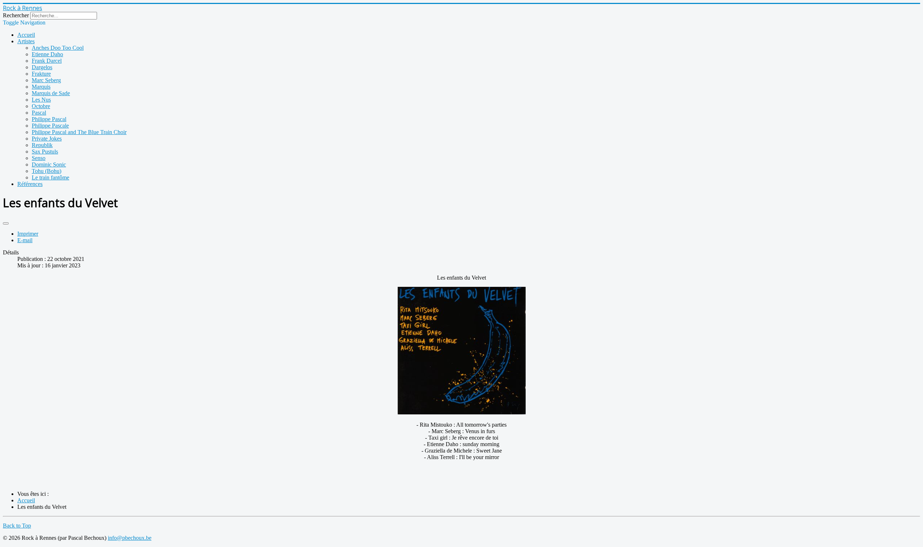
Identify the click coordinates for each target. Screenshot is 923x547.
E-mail (24, 240)
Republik (42, 145)
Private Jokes (47, 138)
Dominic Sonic (49, 164)
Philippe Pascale (50, 126)
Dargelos (42, 67)
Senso (38, 158)
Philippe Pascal (49, 119)
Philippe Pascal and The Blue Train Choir (79, 132)
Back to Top (17, 525)
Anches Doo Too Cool (58, 48)
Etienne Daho (47, 54)
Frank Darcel (47, 61)
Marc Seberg (46, 80)
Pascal (39, 113)
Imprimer (27, 234)
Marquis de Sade (51, 93)
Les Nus (41, 100)
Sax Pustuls (45, 151)
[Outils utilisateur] (6, 223)
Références (30, 184)
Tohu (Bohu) (46, 171)
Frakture (41, 74)
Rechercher (16, 15)
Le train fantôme (50, 177)
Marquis (41, 87)
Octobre (41, 106)
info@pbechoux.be (129, 538)
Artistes (26, 41)
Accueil (26, 35)
